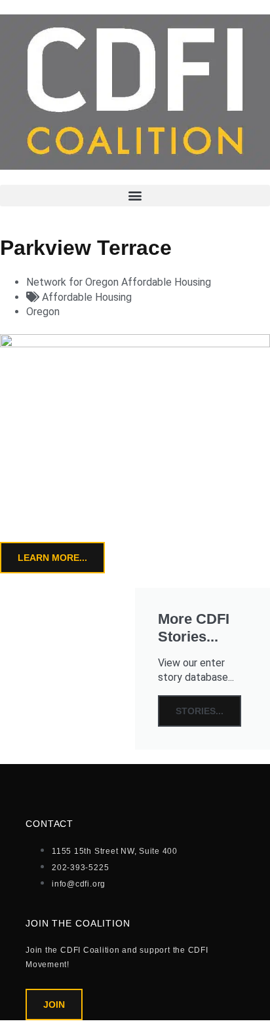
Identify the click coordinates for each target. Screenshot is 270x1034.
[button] (135, 195)
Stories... (199, 711)
